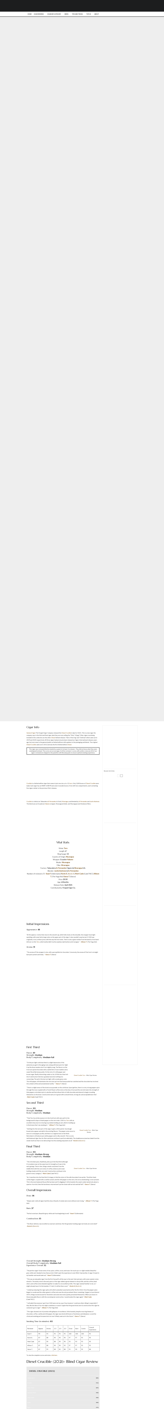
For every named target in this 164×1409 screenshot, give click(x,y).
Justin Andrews (94, 801)
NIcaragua (65, 865)
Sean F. (48, 874)
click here (54, 1355)
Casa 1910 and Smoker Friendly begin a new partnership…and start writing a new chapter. (123, 791)
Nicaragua (65, 801)
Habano (47, 804)
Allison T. (84, 942)
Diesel (50, 707)
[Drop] (120, 861)
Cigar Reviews (39, 14)
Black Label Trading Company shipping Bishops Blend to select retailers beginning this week (122, 818)
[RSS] (129, 14)
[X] (119, 14)
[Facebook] (116, 14)
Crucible (68, 733)
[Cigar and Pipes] (120, 982)
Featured (55, 707)
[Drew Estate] (63, 799)
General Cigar (30, 733)
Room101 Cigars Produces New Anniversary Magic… (122, 809)
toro (70, 783)
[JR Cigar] (120, 903)
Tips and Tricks (77, 14)
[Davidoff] (98, 2)
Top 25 (88, 14)
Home (30, 14)
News (66, 14)
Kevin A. (64, 874)
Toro (65, 848)
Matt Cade (79, 874)
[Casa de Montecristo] (120, 1062)
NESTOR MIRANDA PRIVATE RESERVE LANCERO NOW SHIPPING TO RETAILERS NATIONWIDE (124, 782)
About (96, 14)
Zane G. (31, 717)
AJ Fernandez (30, 707)
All (35, 707)
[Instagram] (122, 14)
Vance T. (66, 876)
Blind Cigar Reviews (42, 707)
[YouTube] (125, 14)
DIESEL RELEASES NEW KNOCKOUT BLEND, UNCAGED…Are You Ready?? (123, 800)
